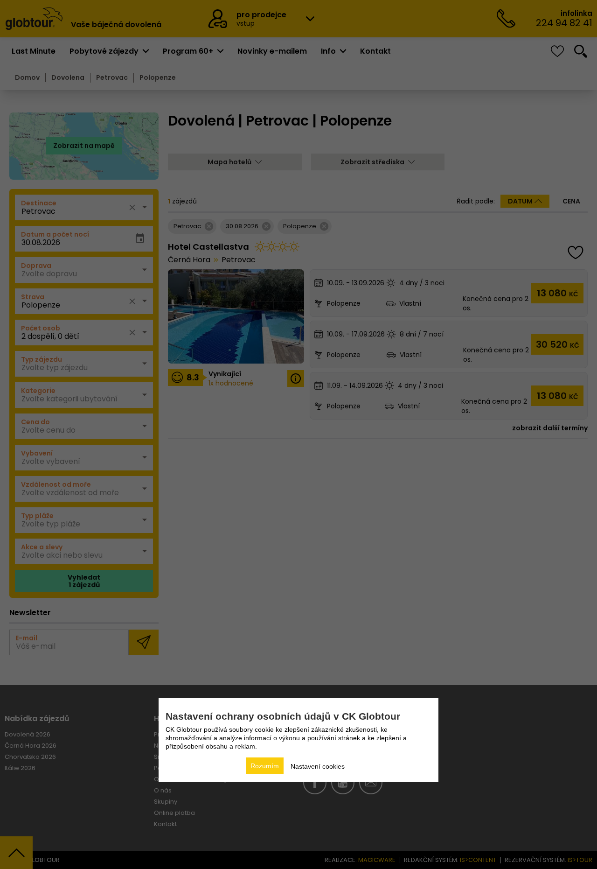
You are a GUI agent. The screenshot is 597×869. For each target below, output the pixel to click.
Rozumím (264, 766)
